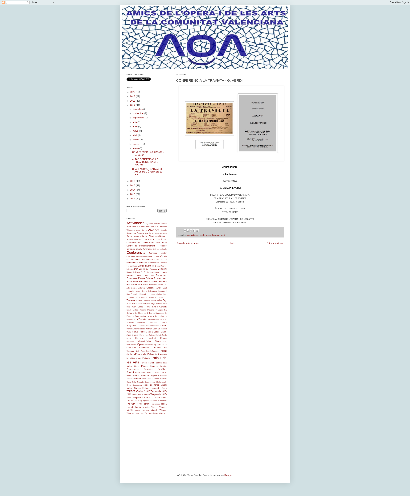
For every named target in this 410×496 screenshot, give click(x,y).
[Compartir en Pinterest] (197, 230)
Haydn (137, 291)
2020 (133, 92)
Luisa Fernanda (139, 326)
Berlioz (144, 236)
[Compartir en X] (191, 230)
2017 (133, 105)
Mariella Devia (161, 335)
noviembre (138, 113)
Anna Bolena (141, 230)
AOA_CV (153, 229)
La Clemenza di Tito (143, 313)
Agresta (163, 223)
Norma (158, 341)
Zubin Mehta (159, 413)
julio (135, 122)
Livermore (152, 322)
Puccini (130, 372)
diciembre (138, 109)
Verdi (223, 235)
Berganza (137, 236)
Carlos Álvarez (161, 240)
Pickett (136, 366)
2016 (133, 181)
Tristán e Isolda (142, 407)
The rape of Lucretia (158, 401)
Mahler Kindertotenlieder (136, 329)
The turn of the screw (138, 404)
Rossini (137, 378)
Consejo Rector (158, 253)
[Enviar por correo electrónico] (185, 230)
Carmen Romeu (134, 243)
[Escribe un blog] (188, 230)
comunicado (162, 249)
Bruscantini (138, 240)
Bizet (151, 236)
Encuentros (161, 275)
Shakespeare (150, 382)
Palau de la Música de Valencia (147, 352)
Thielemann (155, 404)
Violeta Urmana (142, 410)
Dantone (151, 263)
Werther (130, 413)
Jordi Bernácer (144, 304)
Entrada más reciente (188, 243)
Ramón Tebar (161, 372)
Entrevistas (132, 278)
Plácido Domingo (149, 366)
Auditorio (155, 233)
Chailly (139, 249)
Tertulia (130, 401)
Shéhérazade (161, 382)
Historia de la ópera (149, 291)
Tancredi (155, 388)
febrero (137, 144)
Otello (137, 351)
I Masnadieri (143, 294)
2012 (133, 198)
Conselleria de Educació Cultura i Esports (143, 256)
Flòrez (145, 285)
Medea (163, 338)
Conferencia (205, 235)
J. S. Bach (132, 303)
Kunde (129, 310)
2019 (133, 96)
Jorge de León (156, 304)
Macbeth (155, 326)
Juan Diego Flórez (141, 307)
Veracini (163, 407)
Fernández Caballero (148, 281)
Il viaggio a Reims (143, 300)
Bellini (129, 236)
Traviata (215, 235)
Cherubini (147, 249)
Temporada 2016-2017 (142, 398)
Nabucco (150, 341)
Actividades (192, 235)
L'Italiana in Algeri (155, 310)
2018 (133, 100)
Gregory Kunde (154, 288)
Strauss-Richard (141, 388)
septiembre (139, 117)
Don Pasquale (151, 269)
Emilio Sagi (149, 275)
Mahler (163, 325)
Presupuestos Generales (140, 369)
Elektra (138, 275)
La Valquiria (151, 319)
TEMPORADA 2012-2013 (138, 391)
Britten (130, 239)
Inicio (232, 243)
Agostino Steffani (152, 223)
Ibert (165, 294)
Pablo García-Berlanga (150, 351)
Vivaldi (154, 410)
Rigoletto (155, 376)
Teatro (164, 388)
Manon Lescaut (153, 329)
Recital (136, 376)
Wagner (163, 410)
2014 (133, 190)
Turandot (154, 407)
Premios (163, 366)
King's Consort (159, 307)
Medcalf (152, 338)
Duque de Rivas (133, 272)
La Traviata (140, 319)
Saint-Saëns (147, 379)
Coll (154, 249)
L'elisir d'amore (139, 310)
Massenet (139, 338)
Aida (129, 227)
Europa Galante (145, 278)
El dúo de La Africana (150, 272)
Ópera (140, 344)
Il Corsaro (159, 297)
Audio (148, 233)
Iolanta (153, 300)
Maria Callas (154, 332)
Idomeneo (130, 297)
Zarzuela (148, 413)
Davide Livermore (146, 266)
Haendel (130, 291)
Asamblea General (135, 233)
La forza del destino (155, 316)
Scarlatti (140, 382)
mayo (136, 130)
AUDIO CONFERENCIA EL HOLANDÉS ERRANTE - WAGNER (145, 162)
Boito (157, 236)
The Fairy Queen (141, 401)
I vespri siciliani (155, 294)
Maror (129, 338)
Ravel (129, 376)
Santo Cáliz (131, 382)
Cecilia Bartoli (148, 243)
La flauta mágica (139, 316)
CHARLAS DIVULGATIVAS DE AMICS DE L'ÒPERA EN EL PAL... (147, 172)
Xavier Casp (139, 413)
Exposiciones (160, 278)
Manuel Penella (139, 332)
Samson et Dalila (159, 379)
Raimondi (150, 372)
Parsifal (144, 363)
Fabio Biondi (132, 281)
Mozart (141, 341)
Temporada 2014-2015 (141, 394)
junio (135, 126)
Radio (143, 372)
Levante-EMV (141, 322)
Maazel (149, 326)
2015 (133, 185)
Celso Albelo (161, 243)
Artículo (164, 230)
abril (135, 135)
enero (136, 148)
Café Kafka (148, 239)
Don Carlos (139, 269)
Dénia (157, 266)
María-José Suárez (147, 335)
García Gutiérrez (138, 288)
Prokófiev (162, 369)
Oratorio (148, 345)
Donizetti (162, 268)
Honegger (161, 291)
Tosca (164, 404)
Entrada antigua (274, 243)
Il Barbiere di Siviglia (145, 297)
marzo (136, 139)
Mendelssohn (132, 341)
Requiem (145, 376)
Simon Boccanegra (134, 385)
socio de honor (151, 385)
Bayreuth (163, 233)
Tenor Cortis (161, 398)
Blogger (228, 475)
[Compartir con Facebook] (194, 230)
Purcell (137, 372)
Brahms (163, 236)
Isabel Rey (161, 300)
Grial (165, 288)
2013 (133, 194)
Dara (157, 263)
